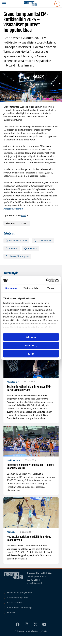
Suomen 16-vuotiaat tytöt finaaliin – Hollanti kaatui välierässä (30, 467)
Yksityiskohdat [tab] (31, 288)
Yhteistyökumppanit (19, 256)
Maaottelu (12, 382)
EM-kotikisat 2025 (18, 240)
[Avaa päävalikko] (4, 3)
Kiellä (31, 354)
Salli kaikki (31, 337)
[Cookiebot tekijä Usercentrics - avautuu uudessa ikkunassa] (46, 280)
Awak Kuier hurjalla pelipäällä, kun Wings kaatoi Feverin (29, 538)
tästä (23, 215)
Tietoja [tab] (50, 288)
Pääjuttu (13, 248)
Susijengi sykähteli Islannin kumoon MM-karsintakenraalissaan (29, 388)
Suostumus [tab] (11, 288)
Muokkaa (29, 345)
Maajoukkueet (44, 240)
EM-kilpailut (12, 460)
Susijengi (32, 248)
